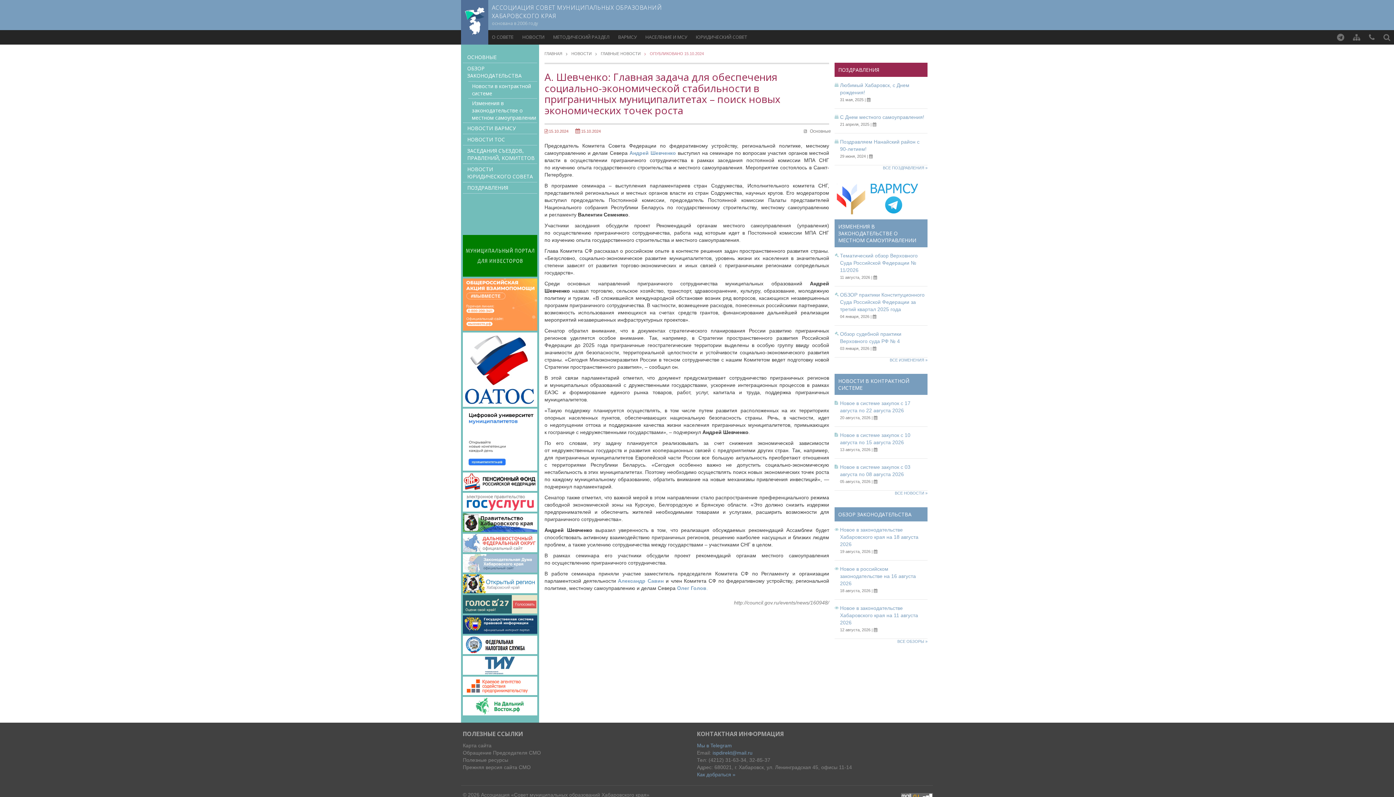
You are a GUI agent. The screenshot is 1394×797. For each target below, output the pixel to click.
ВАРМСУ (627, 37)
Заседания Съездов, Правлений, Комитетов (501, 154)
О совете (503, 37)
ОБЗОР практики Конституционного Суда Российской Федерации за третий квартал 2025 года (882, 302)
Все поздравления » (905, 168)
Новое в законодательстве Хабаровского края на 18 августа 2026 (879, 537)
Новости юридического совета (500, 173)
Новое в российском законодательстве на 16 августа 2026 (878, 576)
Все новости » (911, 493)
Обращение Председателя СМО (502, 753)
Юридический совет (721, 37)
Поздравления (487, 187)
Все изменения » (909, 360)
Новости (533, 37)
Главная (553, 54)
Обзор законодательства (494, 72)
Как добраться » (716, 774)
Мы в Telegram (714, 745)
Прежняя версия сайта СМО (497, 767)
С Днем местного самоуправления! (882, 117)
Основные (482, 57)
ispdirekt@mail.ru (733, 753)
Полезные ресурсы (485, 760)
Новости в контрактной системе (501, 90)
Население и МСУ (666, 37)
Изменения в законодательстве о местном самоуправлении (504, 110)
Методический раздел (581, 37)
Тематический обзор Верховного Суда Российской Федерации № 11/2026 (879, 263)
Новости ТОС (486, 139)
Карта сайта (477, 745)
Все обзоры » (912, 641)
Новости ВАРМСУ (491, 128)
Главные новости (621, 54)
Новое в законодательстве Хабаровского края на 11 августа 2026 (879, 615)
